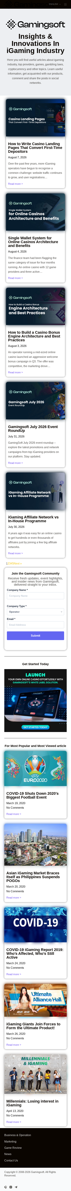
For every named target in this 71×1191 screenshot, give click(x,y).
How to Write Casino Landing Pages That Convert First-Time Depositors (35, 148)
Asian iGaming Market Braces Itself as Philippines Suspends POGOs (33, 877)
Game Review (13, 1147)
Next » (18, 563)
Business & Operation (17, 1135)
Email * (11, 618)
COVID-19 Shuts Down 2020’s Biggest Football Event (32, 795)
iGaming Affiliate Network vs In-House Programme (33, 519)
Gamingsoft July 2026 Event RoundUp (33, 429)
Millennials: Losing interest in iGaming (32, 1103)
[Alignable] (5, 1187)
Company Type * (17, 606)
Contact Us (11, 1160)
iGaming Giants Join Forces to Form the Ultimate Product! (33, 1026)
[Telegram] (16, 1187)
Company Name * (17, 589)
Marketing (10, 1141)
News (7, 1154)
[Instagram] (10, 1187)
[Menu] (65, 4)
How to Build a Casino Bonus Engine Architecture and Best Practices (34, 336)
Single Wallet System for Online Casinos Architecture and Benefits (33, 242)
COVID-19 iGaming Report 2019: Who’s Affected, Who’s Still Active (34, 954)
